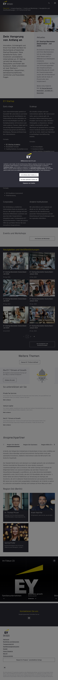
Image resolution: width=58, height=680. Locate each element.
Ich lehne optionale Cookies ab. (29, 179)
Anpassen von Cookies (29, 183)
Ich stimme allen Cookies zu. (29, 175)
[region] (29, 169)
